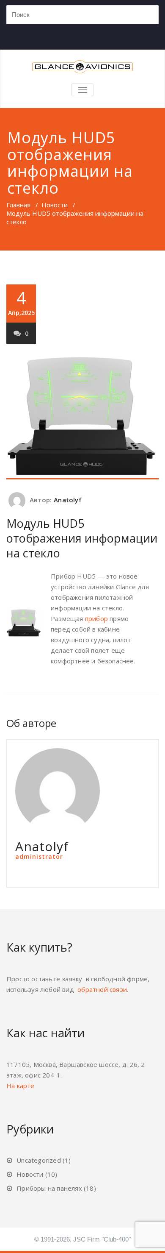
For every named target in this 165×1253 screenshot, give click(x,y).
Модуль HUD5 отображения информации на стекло (81, 538)
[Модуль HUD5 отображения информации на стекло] (82, 416)
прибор (96, 618)
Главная (18, 204)
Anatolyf (68, 500)
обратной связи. (102, 989)
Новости (54, 204)
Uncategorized (38, 1160)
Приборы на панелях (49, 1188)
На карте (20, 1085)
